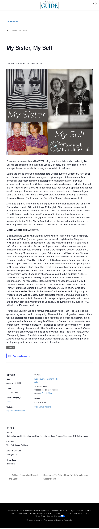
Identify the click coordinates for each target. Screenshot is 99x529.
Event (8, 401)
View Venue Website (42, 406)
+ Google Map (46, 393)
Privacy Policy (39, 516)
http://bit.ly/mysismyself (15, 410)
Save (9, 347)
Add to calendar (20, 356)
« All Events (12, 21)
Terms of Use (83, 513)
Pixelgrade (68, 520)
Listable (58, 520)
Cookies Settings (53, 516)
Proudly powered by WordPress (39, 520)
